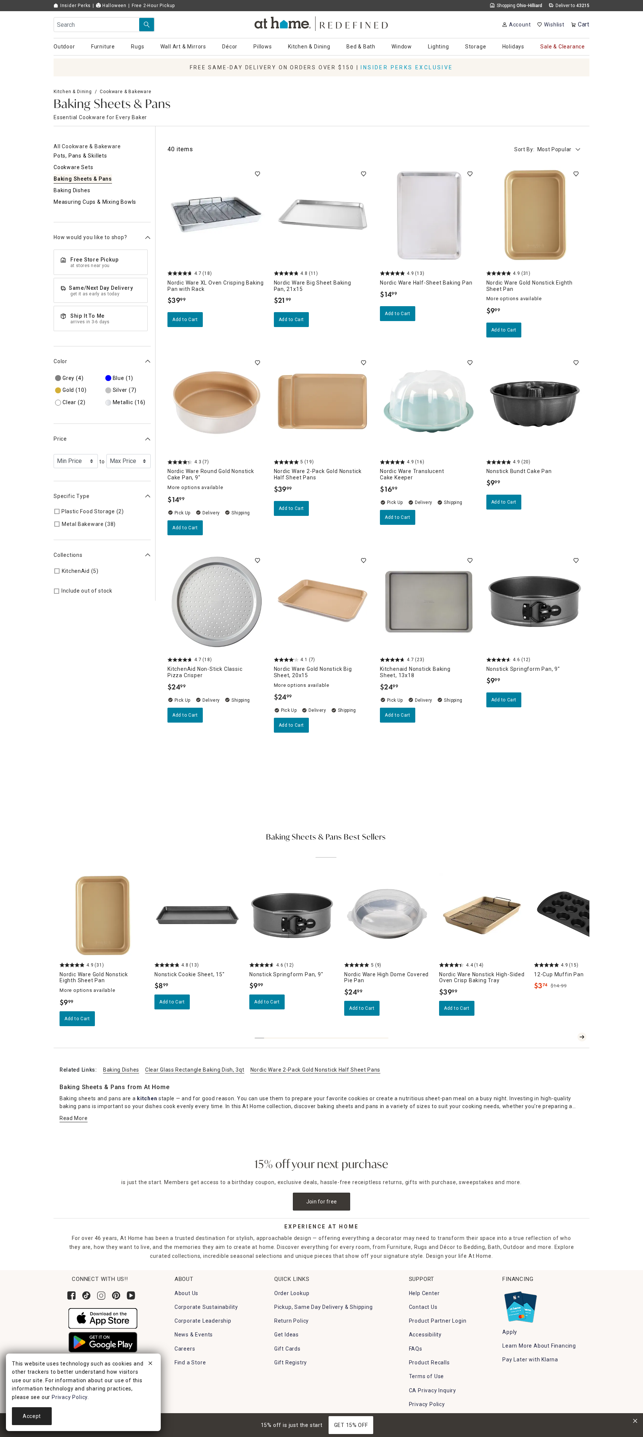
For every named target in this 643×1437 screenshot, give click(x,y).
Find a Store (190, 1362)
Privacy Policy (427, 1404)
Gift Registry (290, 1362)
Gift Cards (287, 1349)
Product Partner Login (438, 1321)
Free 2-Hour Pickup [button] (153, 5)
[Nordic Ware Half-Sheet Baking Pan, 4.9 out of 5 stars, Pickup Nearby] (428, 215)
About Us (186, 1293)
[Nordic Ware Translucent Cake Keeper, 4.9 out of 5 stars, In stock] (428, 404)
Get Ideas (286, 1335)
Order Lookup (292, 1293)
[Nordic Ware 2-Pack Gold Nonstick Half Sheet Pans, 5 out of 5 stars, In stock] (322, 404)
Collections (68, 555)
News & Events (194, 1335)
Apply (509, 1332)
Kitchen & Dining (73, 91)
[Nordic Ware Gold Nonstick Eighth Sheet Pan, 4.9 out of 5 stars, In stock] (535, 215)
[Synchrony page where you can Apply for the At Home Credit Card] (520, 1305)
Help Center (424, 1293)
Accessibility (425, 1335)
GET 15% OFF (351, 1425)
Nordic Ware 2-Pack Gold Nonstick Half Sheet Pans (315, 1070)
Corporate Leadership (203, 1321)
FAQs (415, 1349)
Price (60, 439)
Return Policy (291, 1321)
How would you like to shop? (90, 238)
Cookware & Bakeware (125, 91)
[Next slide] (582, 1036)
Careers (185, 1349)
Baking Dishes (121, 1070)
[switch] (257, 173)
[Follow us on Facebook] (71, 1295)
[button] (322, 22)
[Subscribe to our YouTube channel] (131, 1295)
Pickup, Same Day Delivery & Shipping (323, 1307)
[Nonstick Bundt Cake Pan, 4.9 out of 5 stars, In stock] (535, 404)
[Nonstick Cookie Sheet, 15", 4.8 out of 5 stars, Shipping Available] (197, 916)
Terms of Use (426, 1376)
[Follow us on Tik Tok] (86, 1295)
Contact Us (423, 1307)
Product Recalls (429, 1362)
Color (60, 361)
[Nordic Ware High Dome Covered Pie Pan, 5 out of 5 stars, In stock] (387, 916)
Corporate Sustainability (206, 1307)
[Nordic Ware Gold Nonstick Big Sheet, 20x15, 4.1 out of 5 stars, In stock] (322, 602)
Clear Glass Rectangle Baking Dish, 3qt (194, 1070)
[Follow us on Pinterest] (116, 1295)
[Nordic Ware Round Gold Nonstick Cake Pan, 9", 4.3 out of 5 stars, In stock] (216, 404)
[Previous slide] (570, 1036)
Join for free (321, 1202)
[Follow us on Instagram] (101, 1295)
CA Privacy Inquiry (432, 1390)
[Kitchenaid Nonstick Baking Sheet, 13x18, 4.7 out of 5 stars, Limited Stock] (428, 602)
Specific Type (71, 496)
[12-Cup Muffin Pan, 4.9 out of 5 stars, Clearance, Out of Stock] (577, 916)
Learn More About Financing (539, 1346)
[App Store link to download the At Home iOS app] (102, 1318)
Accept (32, 1416)
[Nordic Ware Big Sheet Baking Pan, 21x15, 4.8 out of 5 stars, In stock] (322, 215)
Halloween (114, 5)
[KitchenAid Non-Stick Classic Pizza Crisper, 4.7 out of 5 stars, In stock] (216, 602)
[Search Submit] (146, 24)
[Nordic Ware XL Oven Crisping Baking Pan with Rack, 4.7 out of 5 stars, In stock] (216, 215)
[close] (150, 1364)
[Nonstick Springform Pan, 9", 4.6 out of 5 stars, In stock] (535, 602)
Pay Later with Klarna (530, 1360)
